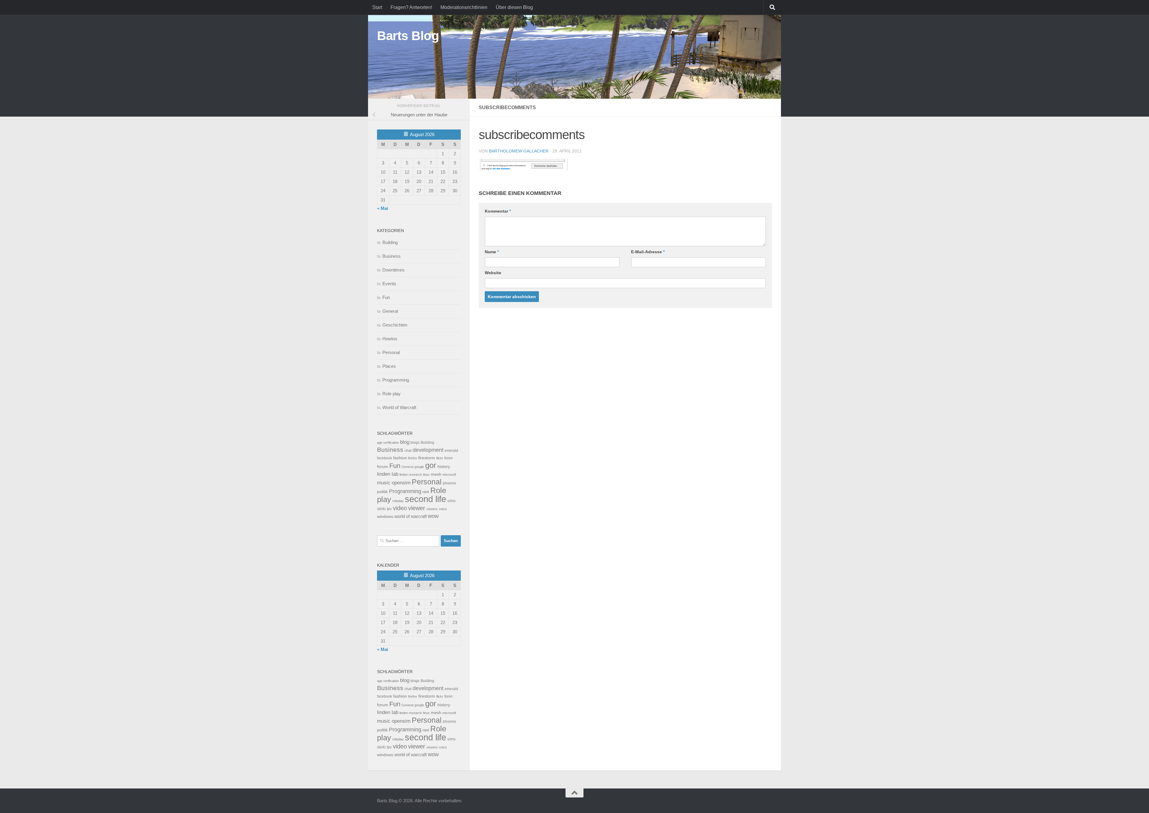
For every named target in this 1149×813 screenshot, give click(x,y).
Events (389, 283)
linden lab (387, 474)
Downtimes (393, 269)
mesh (436, 474)
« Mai (382, 208)
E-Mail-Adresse (648, 251)
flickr (439, 458)
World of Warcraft (399, 407)
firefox (412, 458)
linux (426, 474)
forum (382, 466)
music (383, 483)
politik (382, 491)
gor (430, 465)
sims (451, 501)
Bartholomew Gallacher (518, 151)
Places (389, 366)
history (443, 466)
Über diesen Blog (514, 7)
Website (493, 272)
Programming (395, 379)
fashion (400, 458)
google (419, 467)
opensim (401, 483)
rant (425, 492)
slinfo (381, 509)
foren (448, 458)
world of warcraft (410, 516)
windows (385, 516)
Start (377, 7)
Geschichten (394, 324)
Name (492, 251)
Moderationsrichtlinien (463, 7)
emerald (451, 450)
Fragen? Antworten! (411, 7)
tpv (389, 509)
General (390, 311)
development (428, 450)
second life (425, 499)
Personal (391, 352)
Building (390, 242)
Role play (391, 393)
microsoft (449, 474)
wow (433, 516)
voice (443, 509)
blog (404, 442)
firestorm (426, 458)
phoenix (449, 483)
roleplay (398, 501)
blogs (415, 442)
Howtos (389, 338)
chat (408, 451)
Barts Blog (408, 36)
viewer (416, 508)
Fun (386, 297)
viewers (432, 509)
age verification (388, 442)
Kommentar (498, 211)
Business (391, 256)
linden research (410, 474)
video (400, 508)
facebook (384, 458)
